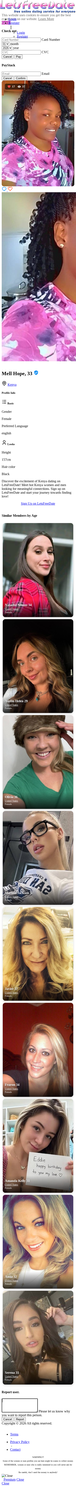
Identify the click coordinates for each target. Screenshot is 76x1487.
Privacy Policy (20, 1442)
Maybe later (38, 785)
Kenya (12, 384)
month (14, 44)
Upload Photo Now (40, 776)
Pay (18, 56)
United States (11, 609)
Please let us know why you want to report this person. (36, 1413)
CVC (45, 52)
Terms (14, 1434)
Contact (15, 1449)
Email (45, 73)
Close (20, 1479)
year (16, 48)
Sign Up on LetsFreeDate (38, 503)
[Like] (10, 190)
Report (20, 1419)
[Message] (5, 190)
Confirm (21, 78)
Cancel (7, 56)
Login (12, 19)
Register (13, 23)
